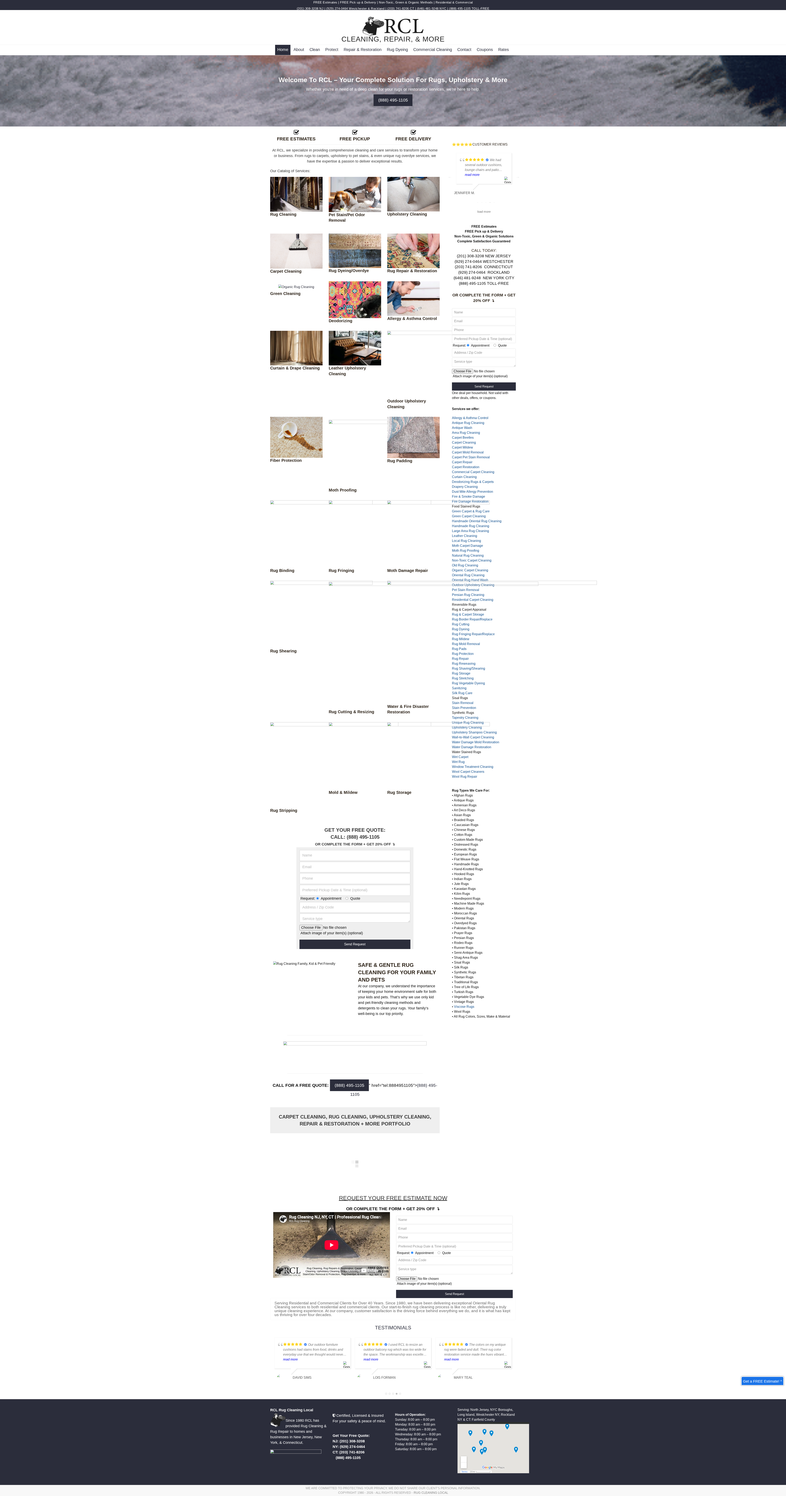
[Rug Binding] (321, 534)
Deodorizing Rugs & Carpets (473, 482)
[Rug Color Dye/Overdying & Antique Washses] (355, 250)
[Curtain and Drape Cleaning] (296, 348)
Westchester (358, 8)
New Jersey (303, 1437)
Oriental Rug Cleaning (468, 575)
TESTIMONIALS (393, 1327)
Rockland (377, 8)
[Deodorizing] (355, 299)
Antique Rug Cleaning (468, 423)
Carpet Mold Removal (468, 452)
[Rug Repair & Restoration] (413, 250)
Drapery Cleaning (465, 486)
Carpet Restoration (465, 467)
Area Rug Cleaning (466, 432)
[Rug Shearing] (321, 614)
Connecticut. (293, 1443)
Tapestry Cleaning (465, 717)
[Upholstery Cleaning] (413, 194)
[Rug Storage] (438, 755)
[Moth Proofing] (380, 453)
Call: (339, 837)
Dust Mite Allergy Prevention (472, 491)
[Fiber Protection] (296, 437)
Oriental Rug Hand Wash (470, 580)
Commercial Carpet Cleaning (473, 472)
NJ (321, 8)
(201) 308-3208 (307, 8)
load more (484, 211)
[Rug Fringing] (380, 534)
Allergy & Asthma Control (470, 418)
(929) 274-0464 (337, 8)
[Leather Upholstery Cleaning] (355, 348)
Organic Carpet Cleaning (470, 570)
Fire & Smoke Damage (468, 496)
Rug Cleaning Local (431, 1492)
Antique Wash (462, 427)
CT (412, 8)
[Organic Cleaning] (296, 286)
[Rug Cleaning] (296, 194)
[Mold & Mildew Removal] (380, 755)
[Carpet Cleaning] (296, 250)
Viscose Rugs (464, 1006)
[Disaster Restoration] (492, 642)
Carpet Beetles (463, 437)
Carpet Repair (462, 462)
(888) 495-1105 (460, 8)
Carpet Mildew (462, 447)
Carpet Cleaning (464, 442)
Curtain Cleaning (464, 477)
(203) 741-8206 (398, 8)
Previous (450, 177)
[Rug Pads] (413, 437)
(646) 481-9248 (428, 8)
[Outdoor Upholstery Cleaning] (438, 364)
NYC (442, 8)
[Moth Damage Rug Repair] (438, 534)
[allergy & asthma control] (413, 298)
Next (518, 177)
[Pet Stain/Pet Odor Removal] (355, 194)
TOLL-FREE (480, 8)
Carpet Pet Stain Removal (471, 457)
